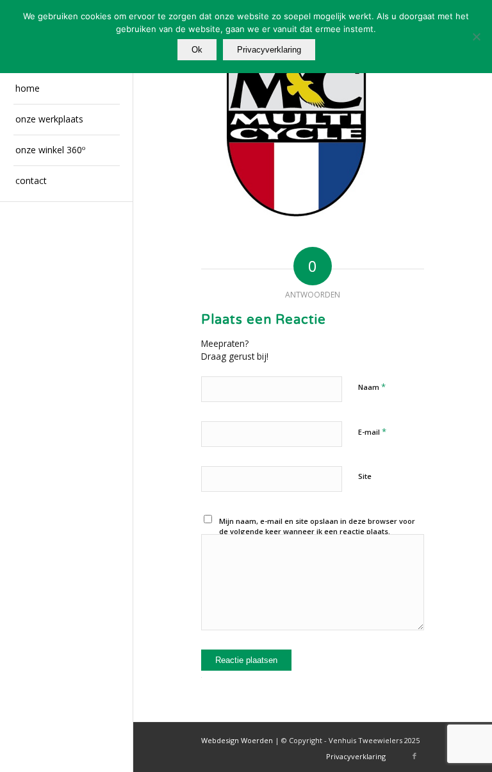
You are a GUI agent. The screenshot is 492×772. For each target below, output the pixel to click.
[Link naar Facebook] (414, 756)
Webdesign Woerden (237, 740)
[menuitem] (66, 89)
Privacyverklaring (269, 50)
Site (365, 476)
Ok (197, 50)
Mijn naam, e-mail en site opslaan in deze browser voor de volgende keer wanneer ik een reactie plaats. (317, 526)
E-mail (372, 431)
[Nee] (476, 36)
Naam (372, 386)
